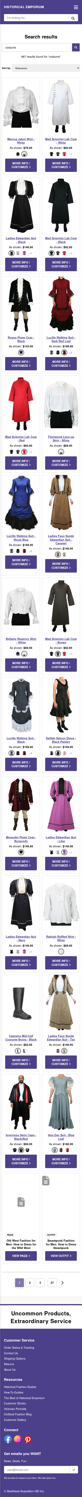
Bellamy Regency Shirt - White (21, 640)
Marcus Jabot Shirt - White (21, 140)
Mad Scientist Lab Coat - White (61, 140)
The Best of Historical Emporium (24, 1398)
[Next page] (62, 1282)
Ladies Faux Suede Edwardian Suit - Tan (61, 1037)
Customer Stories (15, 1403)
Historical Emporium (24, 7)
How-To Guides (13, 1392)
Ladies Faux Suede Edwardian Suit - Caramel (61, 539)
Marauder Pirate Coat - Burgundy (21, 839)
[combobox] (36, 47)
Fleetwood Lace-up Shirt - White (61, 438)
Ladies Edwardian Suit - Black (21, 239)
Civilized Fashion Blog (18, 1414)
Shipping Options (14, 1358)
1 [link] (19, 1282)
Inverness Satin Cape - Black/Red (21, 1136)
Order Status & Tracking (19, 1348)
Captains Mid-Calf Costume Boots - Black (21, 1037)
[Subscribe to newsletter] (74, 1469)
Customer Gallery (15, 1420)
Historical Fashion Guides (20, 1387)
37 (52, 1282)
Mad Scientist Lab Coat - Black (61, 239)
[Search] (76, 47)
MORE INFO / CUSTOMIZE (21, 165)
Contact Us (11, 1353)
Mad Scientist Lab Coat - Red (21, 438)
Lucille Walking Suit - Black (21, 739)
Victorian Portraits (15, 1409)
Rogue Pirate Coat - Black (21, 339)
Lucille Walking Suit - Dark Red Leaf (61, 339)
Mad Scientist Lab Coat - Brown (61, 640)
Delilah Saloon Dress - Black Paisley (61, 739)
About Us (10, 1370)
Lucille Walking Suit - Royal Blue (21, 537)
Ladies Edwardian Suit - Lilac (61, 839)
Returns (9, 1364)
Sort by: (6, 68)
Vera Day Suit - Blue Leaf (61, 1136)
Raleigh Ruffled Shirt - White (61, 938)
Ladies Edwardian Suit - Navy (21, 938)
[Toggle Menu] (75, 7)
